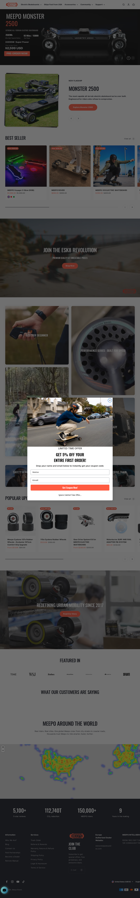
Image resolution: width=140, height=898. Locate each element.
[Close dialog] (110, 400)
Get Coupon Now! (70, 487)
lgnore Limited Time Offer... (70, 494)
